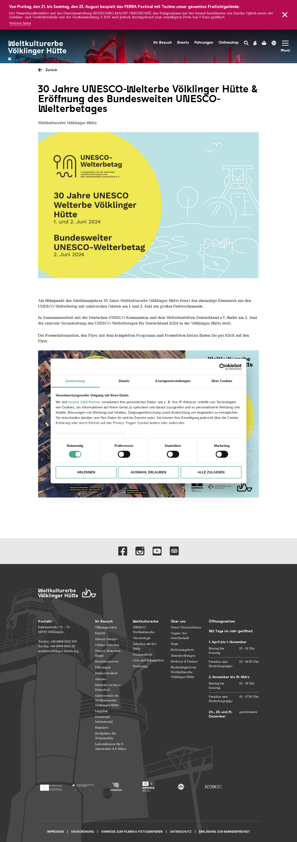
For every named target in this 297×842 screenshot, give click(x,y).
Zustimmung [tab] (75, 381)
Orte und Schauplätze (148, 660)
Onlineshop (229, 42)
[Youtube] (157, 551)
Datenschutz (181, 831)
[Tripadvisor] (174, 551)
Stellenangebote (182, 649)
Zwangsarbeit (142, 654)
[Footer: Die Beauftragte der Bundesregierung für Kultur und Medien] (83, 787)
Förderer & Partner (184, 661)
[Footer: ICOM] (213, 787)
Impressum (55, 831)
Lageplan (101, 711)
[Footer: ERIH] (181, 787)
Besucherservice (107, 661)
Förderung (140, 666)
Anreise (100, 679)
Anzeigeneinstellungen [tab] (172, 381)
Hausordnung (82, 831)
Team (174, 644)
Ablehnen (86, 472)
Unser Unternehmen (186, 627)
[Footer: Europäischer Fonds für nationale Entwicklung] (51, 787)
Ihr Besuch (162, 42)
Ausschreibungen (183, 655)
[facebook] (122, 551)
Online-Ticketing (107, 645)
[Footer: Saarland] (116, 787)
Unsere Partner (106, 639)
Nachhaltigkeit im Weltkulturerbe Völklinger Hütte (183, 672)
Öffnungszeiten (106, 627)
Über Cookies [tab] (221, 381)
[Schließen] (284, 14)
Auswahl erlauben (148, 472)
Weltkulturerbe (146, 621)
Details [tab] (124, 381)
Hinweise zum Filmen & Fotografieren (132, 831)
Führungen (203, 42)
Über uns (178, 621)
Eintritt (100, 633)
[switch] (124, 454)
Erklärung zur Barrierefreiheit (224, 831)
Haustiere (102, 727)
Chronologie (142, 638)
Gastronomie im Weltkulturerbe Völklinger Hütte (107, 700)
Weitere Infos (20, 23)
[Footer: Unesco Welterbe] (148, 787)
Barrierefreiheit (106, 673)
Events (183, 42)
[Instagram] (139, 551)
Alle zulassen (211, 472)
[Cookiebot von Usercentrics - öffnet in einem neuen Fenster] (223, 366)
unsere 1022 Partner (84, 402)
